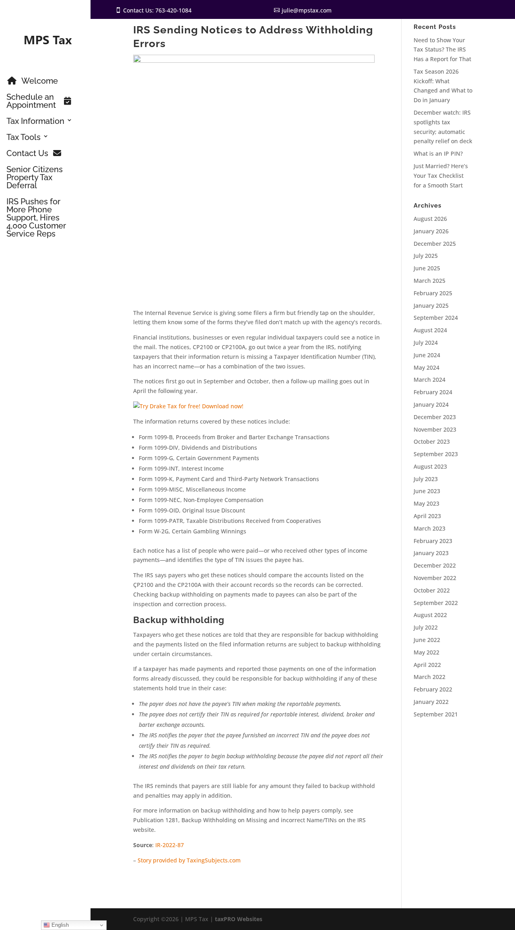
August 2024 (430, 330)
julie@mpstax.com (307, 10)
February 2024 (433, 392)
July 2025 (426, 255)
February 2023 (433, 541)
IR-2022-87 (169, 845)
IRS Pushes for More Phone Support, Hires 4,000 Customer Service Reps (36, 218)
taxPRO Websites (238, 919)
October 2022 (432, 590)
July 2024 (426, 342)
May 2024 (426, 367)
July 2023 (426, 479)
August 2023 (430, 466)
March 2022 (429, 677)
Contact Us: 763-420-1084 (157, 10)
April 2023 (427, 516)
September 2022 (436, 603)
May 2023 (426, 503)
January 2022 (431, 702)
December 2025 (435, 243)
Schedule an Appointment (31, 101)
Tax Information (35, 121)
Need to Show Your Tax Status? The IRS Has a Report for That (442, 49)
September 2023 (436, 454)
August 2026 (430, 218)
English (59, 925)
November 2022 (435, 578)
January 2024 (431, 404)
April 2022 (427, 665)
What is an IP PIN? (438, 153)
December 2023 (435, 417)
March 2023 (429, 528)
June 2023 (427, 491)
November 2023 (435, 429)
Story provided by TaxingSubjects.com (189, 860)
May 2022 (426, 652)
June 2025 (427, 268)
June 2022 (427, 640)
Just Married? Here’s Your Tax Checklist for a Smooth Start (441, 175)
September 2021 (436, 714)
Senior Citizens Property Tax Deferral (34, 177)
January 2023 (431, 553)
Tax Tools (23, 137)
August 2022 (430, 615)
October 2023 (432, 441)
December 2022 (435, 565)
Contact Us (27, 153)
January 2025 (431, 305)
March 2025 (429, 280)
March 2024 (429, 379)
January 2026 (431, 231)
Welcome (39, 81)
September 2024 (436, 317)
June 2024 (427, 355)
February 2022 (433, 689)
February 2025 (433, 293)
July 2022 (426, 627)
